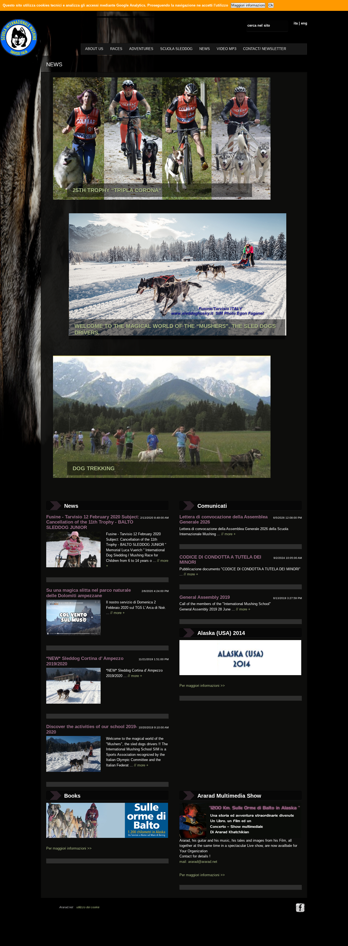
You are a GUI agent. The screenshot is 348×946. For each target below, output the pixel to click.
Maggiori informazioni (248, 5)
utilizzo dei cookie (88, 907)
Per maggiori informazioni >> (202, 686)
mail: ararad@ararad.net (198, 862)
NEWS (204, 49)
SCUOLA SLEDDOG (176, 49)
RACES (116, 49)
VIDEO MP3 (226, 49)
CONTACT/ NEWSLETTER (264, 49)
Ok (271, 5)
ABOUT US (94, 49)
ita (296, 23)
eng (304, 23)
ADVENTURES (141, 49)
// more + (117, 613)
